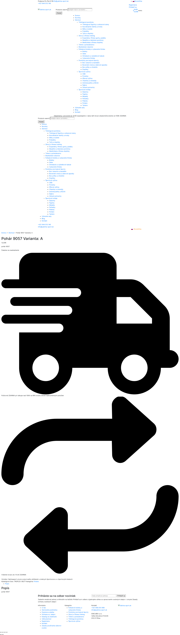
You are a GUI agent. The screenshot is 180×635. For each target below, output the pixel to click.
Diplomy (85, 92)
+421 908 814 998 (98, 608)
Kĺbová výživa (87, 78)
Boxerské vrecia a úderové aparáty (94, 65)
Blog (76, 110)
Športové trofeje (84, 90)
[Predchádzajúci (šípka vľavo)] (1, 634)
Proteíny (85, 76)
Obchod (78, 20)
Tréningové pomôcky (86, 22)
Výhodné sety (80, 108)
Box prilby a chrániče (89, 67)
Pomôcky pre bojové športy (89, 60)
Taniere (85, 105)
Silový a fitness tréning (87, 36)
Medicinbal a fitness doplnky (92, 42)
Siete (84, 54)
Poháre (84, 103)
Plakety (85, 101)
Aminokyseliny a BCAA (90, 83)
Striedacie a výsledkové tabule (93, 56)
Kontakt (77, 112)
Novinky (78, 18)
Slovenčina (138, 1)
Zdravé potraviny (88, 87)
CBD (84, 74)
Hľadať (59, 13)
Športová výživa (84, 72)
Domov (77, 15)
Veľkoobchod (46, 619)
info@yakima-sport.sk (61, 1)
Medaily (85, 96)
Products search (61, 10)
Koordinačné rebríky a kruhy (92, 27)
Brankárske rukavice (86, 47)
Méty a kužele (87, 29)
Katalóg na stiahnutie (49, 617)
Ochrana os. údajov (48, 614)
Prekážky (85, 31)
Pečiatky (85, 99)
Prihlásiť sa (133, 7)
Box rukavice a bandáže (90, 63)
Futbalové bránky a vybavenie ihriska (92, 49)
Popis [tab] (7, 584)
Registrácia (133, 5)
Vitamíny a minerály (89, 81)
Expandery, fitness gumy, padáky (94, 38)
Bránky (84, 51)
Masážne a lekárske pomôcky (93, 40)
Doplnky (85, 69)
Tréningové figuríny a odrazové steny (95, 24)
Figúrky (85, 94)
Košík (136, 9)
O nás (44, 608)
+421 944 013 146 (44, 3)
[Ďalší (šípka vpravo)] (2, 634)
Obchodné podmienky (49, 610)
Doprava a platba (48, 612)
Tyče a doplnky (87, 33)
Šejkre (84, 85)
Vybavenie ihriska (88, 58)
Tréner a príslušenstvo (86, 45)
